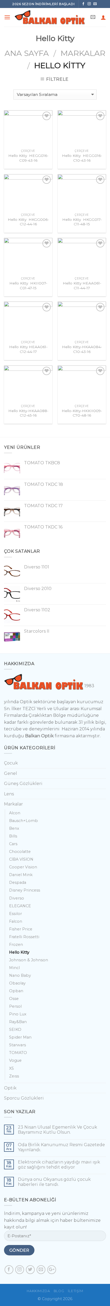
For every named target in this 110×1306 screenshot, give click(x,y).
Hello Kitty (19, 952)
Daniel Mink (21, 874)
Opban (16, 990)
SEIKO (15, 1029)
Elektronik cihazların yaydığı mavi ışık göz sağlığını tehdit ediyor (59, 1164)
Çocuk (11, 763)
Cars (13, 843)
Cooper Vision (23, 867)
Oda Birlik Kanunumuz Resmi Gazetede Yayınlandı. (61, 1147)
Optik (10, 1088)
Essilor (15, 913)
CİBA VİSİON (21, 859)
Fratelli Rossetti (24, 936)
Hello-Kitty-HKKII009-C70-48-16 (82, 413)
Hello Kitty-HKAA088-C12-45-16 (28, 413)
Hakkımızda (38, 1291)
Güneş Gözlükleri (23, 783)
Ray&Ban (18, 1021)
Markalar (83, 53)
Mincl (14, 967)
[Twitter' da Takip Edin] (30, 1269)
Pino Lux (17, 1014)
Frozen (16, 944)
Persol (15, 1006)
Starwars (17, 1045)
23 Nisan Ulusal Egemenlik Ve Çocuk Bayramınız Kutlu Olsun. (57, 1130)
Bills (13, 836)
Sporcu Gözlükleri (24, 1098)
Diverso (16, 898)
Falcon (15, 921)
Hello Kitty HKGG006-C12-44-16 (28, 221)
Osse (14, 998)
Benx (14, 828)
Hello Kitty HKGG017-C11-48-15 (82, 221)
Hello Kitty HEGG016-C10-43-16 (82, 157)
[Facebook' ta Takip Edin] (84, 4)
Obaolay (17, 983)
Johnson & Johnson (28, 960)
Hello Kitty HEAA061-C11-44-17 (82, 285)
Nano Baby (20, 975)
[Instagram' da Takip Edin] (90, 4)
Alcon (14, 813)
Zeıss (14, 1076)
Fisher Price (20, 929)
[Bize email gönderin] (95, 4)
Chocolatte (20, 851)
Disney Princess (24, 890)
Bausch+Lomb (23, 820)
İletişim (75, 1291)
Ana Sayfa (27, 53)
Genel (10, 773)
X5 (11, 1068)
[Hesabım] (103, 17)
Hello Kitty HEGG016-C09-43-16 (28, 157)
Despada (17, 882)
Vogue (15, 1060)
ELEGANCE (20, 906)
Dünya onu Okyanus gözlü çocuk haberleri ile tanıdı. (54, 1182)
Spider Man (20, 1037)
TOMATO (18, 1052)
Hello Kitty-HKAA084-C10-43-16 (82, 349)
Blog (59, 1291)
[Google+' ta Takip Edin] (51, 1269)
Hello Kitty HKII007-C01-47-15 (28, 285)
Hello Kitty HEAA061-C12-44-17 (28, 349)
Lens (9, 793)
